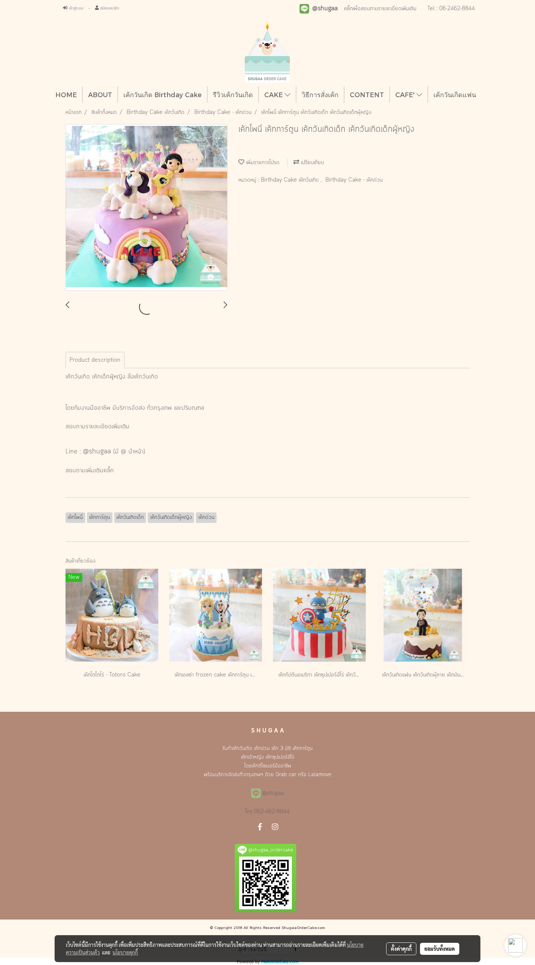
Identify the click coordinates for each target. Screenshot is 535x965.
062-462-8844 (272, 812)
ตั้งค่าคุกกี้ (401, 948)
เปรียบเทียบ (311, 163)
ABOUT (100, 94)
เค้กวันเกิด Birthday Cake (162, 94)
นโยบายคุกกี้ (125, 952)
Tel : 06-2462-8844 (451, 9)
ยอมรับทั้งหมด (439, 948)
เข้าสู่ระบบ (75, 8)
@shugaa (97, 451)
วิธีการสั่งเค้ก (320, 94)
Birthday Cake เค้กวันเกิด (291, 180)
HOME (66, 94)
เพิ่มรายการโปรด (262, 163)
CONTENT (367, 94)
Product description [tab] (95, 360)
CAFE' (405, 94)
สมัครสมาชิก (109, 8)
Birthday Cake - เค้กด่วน (354, 180)
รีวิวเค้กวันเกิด (233, 94)
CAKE (274, 94)
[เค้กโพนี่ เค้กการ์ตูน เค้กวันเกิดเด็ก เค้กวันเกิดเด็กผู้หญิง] (146, 207)
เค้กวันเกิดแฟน (454, 94)
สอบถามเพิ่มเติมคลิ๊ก (90, 470)
